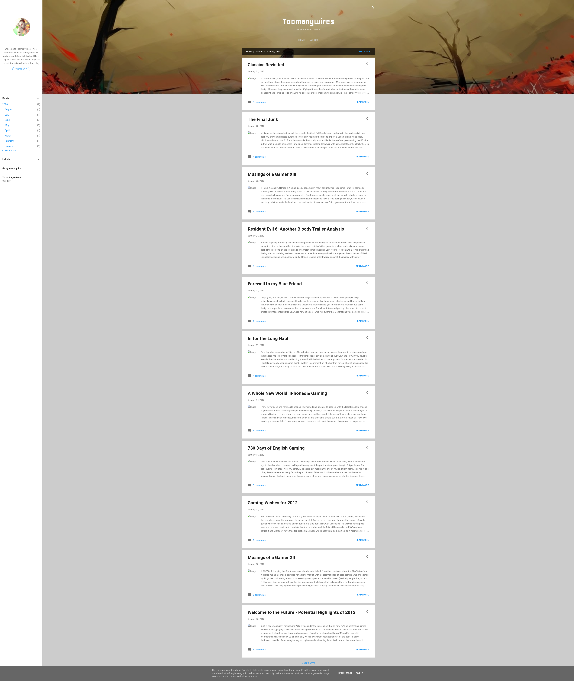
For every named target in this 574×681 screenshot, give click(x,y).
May (7, 125)
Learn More (345, 673)
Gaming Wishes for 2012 (273, 502)
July (7, 114)
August (8, 109)
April (7, 130)
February (9, 140)
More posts (308, 663)
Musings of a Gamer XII (271, 557)
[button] (367, 64)
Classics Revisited (266, 64)
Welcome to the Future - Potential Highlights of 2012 (301, 612)
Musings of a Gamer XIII (272, 174)
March (8, 135)
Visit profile (21, 69)
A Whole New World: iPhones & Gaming (287, 393)
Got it (359, 673)
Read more (362, 102)
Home (301, 40)
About (314, 40)
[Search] (373, 8)
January (9, 146)
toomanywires (21, 42)
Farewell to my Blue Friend (275, 283)
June (7, 120)
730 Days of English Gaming (276, 448)
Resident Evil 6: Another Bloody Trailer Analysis (296, 229)
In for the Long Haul (268, 338)
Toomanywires (308, 21)
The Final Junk (263, 119)
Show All (365, 51)
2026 (5, 104)
